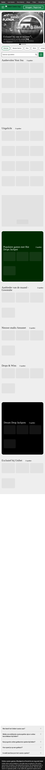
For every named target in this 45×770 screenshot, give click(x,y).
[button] (6, 48)
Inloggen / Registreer (33, 7)
